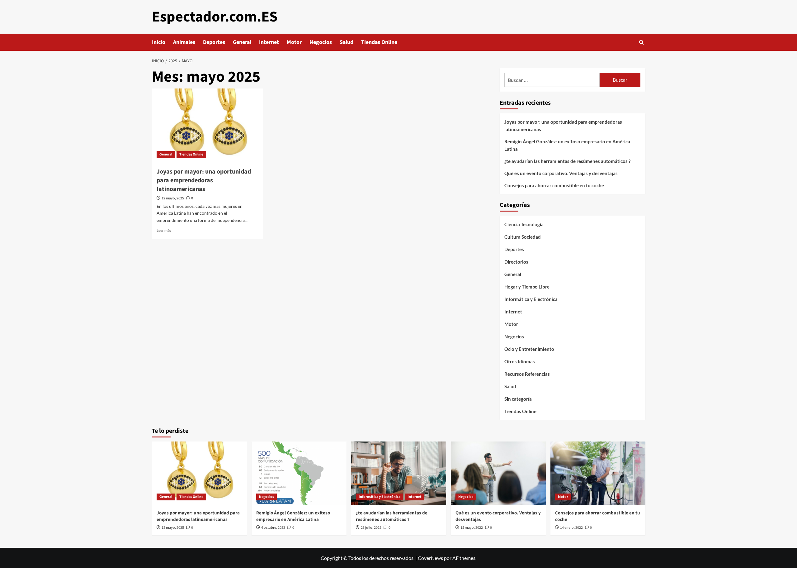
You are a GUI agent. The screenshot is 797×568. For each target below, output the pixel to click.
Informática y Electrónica (531, 299)
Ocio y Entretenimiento (529, 349)
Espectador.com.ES (215, 16)
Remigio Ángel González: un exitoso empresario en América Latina (567, 145)
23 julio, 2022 (371, 527)
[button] (641, 42)
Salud (346, 42)
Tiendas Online (379, 42)
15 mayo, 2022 (471, 527)
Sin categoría (518, 399)
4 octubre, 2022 (273, 527)
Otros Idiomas (519, 361)
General (242, 42)
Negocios (320, 42)
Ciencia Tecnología (524, 224)
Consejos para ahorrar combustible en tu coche (554, 185)
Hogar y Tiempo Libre (526, 286)
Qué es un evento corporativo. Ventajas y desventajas (561, 173)
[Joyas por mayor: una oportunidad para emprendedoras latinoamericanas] (207, 125)
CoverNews (430, 558)
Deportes (214, 42)
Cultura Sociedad (522, 237)
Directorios (516, 262)
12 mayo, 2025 (173, 198)
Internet (269, 42)
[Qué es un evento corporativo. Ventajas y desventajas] (498, 473)
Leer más (164, 230)
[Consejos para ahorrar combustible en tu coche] (597, 473)
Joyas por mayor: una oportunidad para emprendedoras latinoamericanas (204, 180)
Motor (294, 42)
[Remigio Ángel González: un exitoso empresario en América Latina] (299, 473)
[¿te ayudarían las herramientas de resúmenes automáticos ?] (398, 473)
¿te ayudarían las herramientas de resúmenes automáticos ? (567, 161)
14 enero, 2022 (571, 527)
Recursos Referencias (527, 374)
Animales (184, 42)
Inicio (158, 42)
